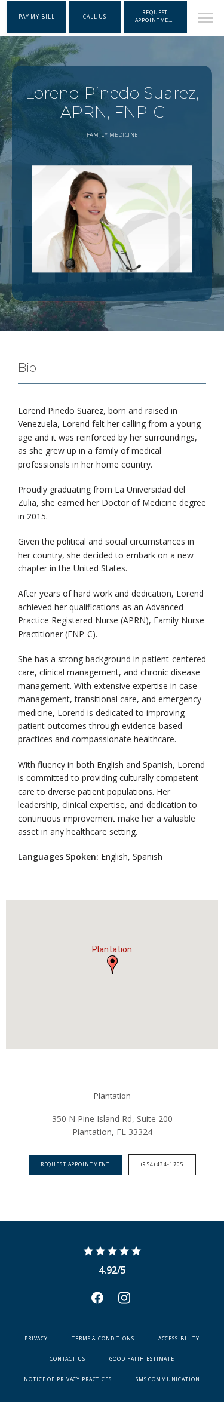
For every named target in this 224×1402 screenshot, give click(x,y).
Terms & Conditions (103, 1338)
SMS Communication (168, 1379)
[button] (206, 19)
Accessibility (179, 1338)
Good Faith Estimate (141, 1359)
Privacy (36, 1338)
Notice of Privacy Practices (67, 1379)
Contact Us (67, 1359)
